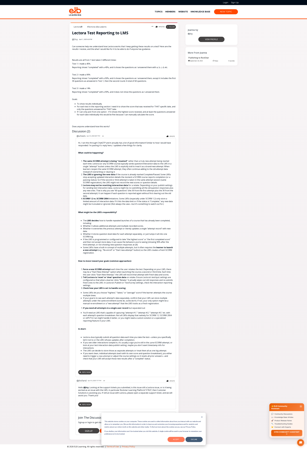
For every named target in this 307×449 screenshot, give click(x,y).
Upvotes (161, 27)
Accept (176, 439)
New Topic (226, 12)
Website (183, 12)
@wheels (81, 136)
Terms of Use (112, 447)
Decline (194, 439)
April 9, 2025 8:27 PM (93, 136)
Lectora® (78, 27)
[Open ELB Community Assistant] (300, 442)
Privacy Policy (128, 447)
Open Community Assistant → (286, 433)
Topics (158, 12)
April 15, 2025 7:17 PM (94, 380)
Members (170, 12)
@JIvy (75, 39)
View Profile (211, 39)
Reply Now (86, 372)
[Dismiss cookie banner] (202, 417)
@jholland (82, 381)
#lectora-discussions (96, 27)
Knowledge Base (200, 12)
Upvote (172, 136)
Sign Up (89, 430)
